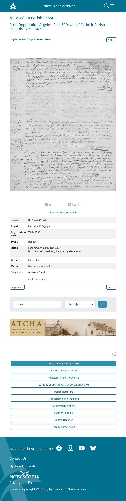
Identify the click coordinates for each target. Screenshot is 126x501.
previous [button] (18, 287)
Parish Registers (63, 391)
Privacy (15, 482)
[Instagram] (70, 448)
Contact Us (18, 458)
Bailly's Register (64, 420)
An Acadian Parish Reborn (64, 363)
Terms (32, 482)
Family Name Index (64, 427)
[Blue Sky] (93, 448)
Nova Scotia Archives (59, 6)
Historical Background (64, 370)
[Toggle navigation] (109, 5)
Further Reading (63, 412)
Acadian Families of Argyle (64, 377)
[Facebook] (59, 448)
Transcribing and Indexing (63, 398)
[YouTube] (82, 448)
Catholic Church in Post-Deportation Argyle (64, 384)
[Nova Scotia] (25, 475)
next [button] (110, 39)
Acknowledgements (63, 405)
